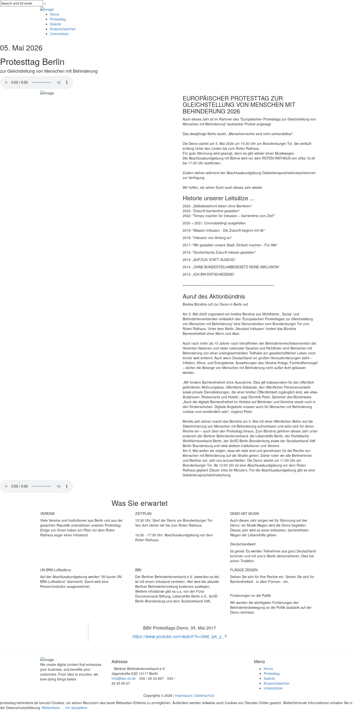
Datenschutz (205, 695)
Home (54, 14)
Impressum (183, 695)
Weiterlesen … (53, 707)
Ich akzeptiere (76, 707)
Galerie (55, 23)
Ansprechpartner (63, 28)
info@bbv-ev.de (124, 678)
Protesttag (58, 19)
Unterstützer (59, 33)
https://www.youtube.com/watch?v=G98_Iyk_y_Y (179, 636)
